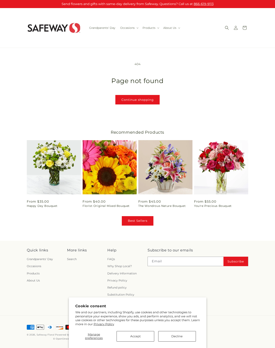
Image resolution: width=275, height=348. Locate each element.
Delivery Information (122, 273)
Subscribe (235, 261)
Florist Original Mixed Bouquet (106, 206)
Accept (135, 336)
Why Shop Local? (119, 266)
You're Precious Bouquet (213, 206)
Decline (177, 336)
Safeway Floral (46, 334)
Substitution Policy (120, 294)
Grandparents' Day (40, 259)
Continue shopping (137, 100)
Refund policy (117, 287)
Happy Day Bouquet (42, 206)
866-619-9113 (204, 4)
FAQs (111, 259)
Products (33, 273)
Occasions (34, 266)
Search (72, 259)
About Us (33, 280)
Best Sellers (137, 221)
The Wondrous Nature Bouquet (162, 206)
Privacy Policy (104, 324)
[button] (129, 28)
